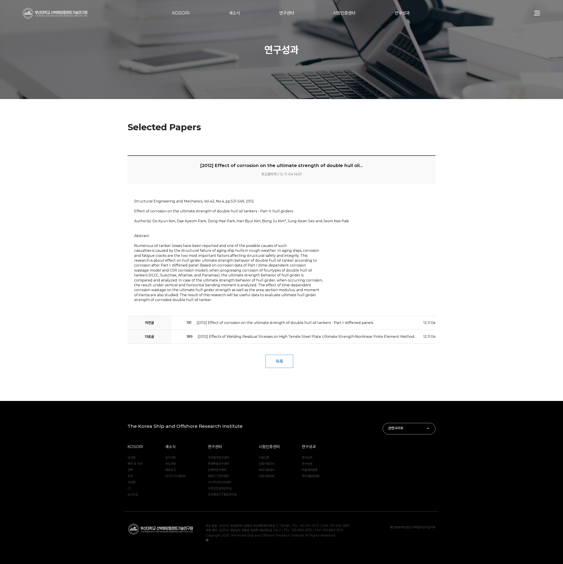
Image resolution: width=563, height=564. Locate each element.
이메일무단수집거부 (423, 527)
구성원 (131, 482)
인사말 (131, 457)
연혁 (130, 470)
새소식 (234, 13)
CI (129, 488)
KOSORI (181, 13)
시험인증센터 (344, 13)
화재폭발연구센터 (218, 464)
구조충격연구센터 (218, 457)
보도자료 (170, 464)
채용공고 (170, 470)
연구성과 (402, 13)
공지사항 (170, 457)
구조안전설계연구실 (220, 488)
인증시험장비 (266, 464)
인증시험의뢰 (266, 476)
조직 (130, 476)
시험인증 (264, 457)
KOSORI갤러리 (175, 476)
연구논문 (307, 464)
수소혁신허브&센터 (219, 482)
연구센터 (286, 13)
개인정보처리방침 (401, 527)
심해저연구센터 (217, 470)
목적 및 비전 (135, 464)
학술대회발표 (310, 470)
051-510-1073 (309, 526)
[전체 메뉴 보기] (537, 13)
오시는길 (133, 494)
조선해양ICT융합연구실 (222, 494)
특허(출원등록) (311, 476)
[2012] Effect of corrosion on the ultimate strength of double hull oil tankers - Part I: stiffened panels (279, 323)
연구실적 (307, 457)
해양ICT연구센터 (218, 476)
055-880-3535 (301, 530)
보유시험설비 (266, 470)
